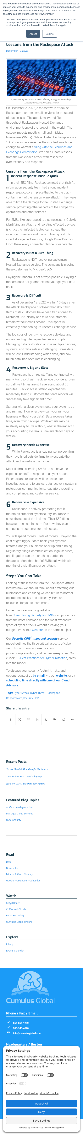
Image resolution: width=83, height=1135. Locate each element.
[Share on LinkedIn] (37, 719)
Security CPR (31, 698)
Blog (8, 861)
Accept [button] (33, 33)
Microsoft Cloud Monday (19, 874)
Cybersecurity (13, 819)
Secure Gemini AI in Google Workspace (27, 769)
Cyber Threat (38, 693)
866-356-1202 (21, 1023)
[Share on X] (19, 719)
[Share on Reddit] (63, 719)
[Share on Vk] (54, 719)
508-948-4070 (21, 1028)
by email (39, 675)
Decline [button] (50, 33)
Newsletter (12, 868)
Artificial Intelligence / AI (19, 807)
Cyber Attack (21, 693)
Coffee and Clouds (16, 909)
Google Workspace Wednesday (23, 880)
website (61, 675)
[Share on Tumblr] (46, 719)
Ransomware (14, 698)
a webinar (36, 630)
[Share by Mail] (72, 719)
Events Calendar (15, 950)
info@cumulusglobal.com (27, 1033)
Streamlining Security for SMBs (34, 615)
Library (10, 944)
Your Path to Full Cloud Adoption (24, 776)
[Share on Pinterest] (28, 719)
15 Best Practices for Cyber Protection (41, 658)
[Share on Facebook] (10, 719)
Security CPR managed (29, 638)
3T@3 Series (13, 903)
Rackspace (53, 693)
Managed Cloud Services (19, 813)
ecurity (52, 638)
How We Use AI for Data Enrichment (25, 783)
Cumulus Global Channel (19, 921)
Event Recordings (15, 915)
